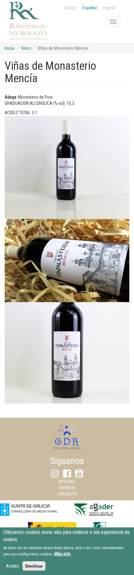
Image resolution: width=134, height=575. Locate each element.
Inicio (9, 48)
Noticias (67, 481)
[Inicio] (28, 28)
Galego (71, 7)
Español (90, 7)
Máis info (62, 553)
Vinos (26, 48)
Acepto (12, 565)
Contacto (67, 494)
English (109, 7)
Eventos (67, 487)
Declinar (34, 565)
